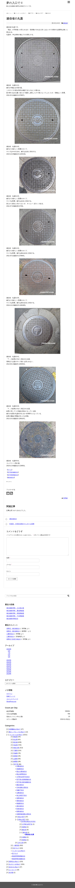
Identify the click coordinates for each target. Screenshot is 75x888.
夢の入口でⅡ (14, 2)
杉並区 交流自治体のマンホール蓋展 (21, 524)
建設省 (24, 830)
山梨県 (15, 759)
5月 (9, 657)
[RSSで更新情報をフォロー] (11, 493)
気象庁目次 (20, 790)
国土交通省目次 (21, 771)
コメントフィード (12, 699)
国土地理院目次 (21, 774)
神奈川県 (16, 748)
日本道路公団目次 (22, 787)
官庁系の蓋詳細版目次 (23, 782)
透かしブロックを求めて (17, 732)
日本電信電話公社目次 (28, 821)
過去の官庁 (22, 819)
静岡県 (15, 761)
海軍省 (24, 827)
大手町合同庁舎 (27, 824)
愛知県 (15, 737)
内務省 (24, 837)
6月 (9, 655)
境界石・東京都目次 (13, 628)
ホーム (10, 469)
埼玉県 (15, 745)
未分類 (11, 872)
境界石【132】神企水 (13, 639)
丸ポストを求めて (15, 864)
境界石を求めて (14, 861)
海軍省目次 (20, 798)
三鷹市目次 (10, 634)
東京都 (15, 742)
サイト (8, 571)
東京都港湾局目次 (12, 618)
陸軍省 (24, 840)
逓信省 (65, 23)
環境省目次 (20, 801)
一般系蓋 (16, 845)
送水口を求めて (14, 867)
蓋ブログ (16, 848)
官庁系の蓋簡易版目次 (23, 779)
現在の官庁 (21, 817)
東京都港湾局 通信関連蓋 (15, 610)
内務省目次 (20, 766)
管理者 (65, 498)
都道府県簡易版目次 (18, 856)
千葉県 (15, 750)
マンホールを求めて (16, 735)
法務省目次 (20, 793)
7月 (9, 653)
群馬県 (15, 756)
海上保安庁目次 (21, 795)
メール (9, 564)
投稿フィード (10, 696)
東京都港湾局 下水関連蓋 (15, 616)
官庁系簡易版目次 (13, 475)
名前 (8, 558)
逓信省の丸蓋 (29, 834)
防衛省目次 (20, 809)
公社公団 (21, 842)
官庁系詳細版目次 (13, 472)
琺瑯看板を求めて (15, 729)
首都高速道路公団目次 (23, 814)
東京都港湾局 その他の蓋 (15, 608)
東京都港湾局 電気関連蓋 (15, 613)
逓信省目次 (11, 477)
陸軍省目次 (20, 811)
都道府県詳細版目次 (18, 859)
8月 (9, 651)
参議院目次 (20, 769)
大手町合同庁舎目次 (23, 777)
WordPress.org (11, 701)
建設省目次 (20, 785)
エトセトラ (12, 870)
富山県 (15, 739)
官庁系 (16, 764)
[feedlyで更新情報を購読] (7, 493)
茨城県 (15, 753)
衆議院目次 (20, 803)
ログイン (9, 693)
